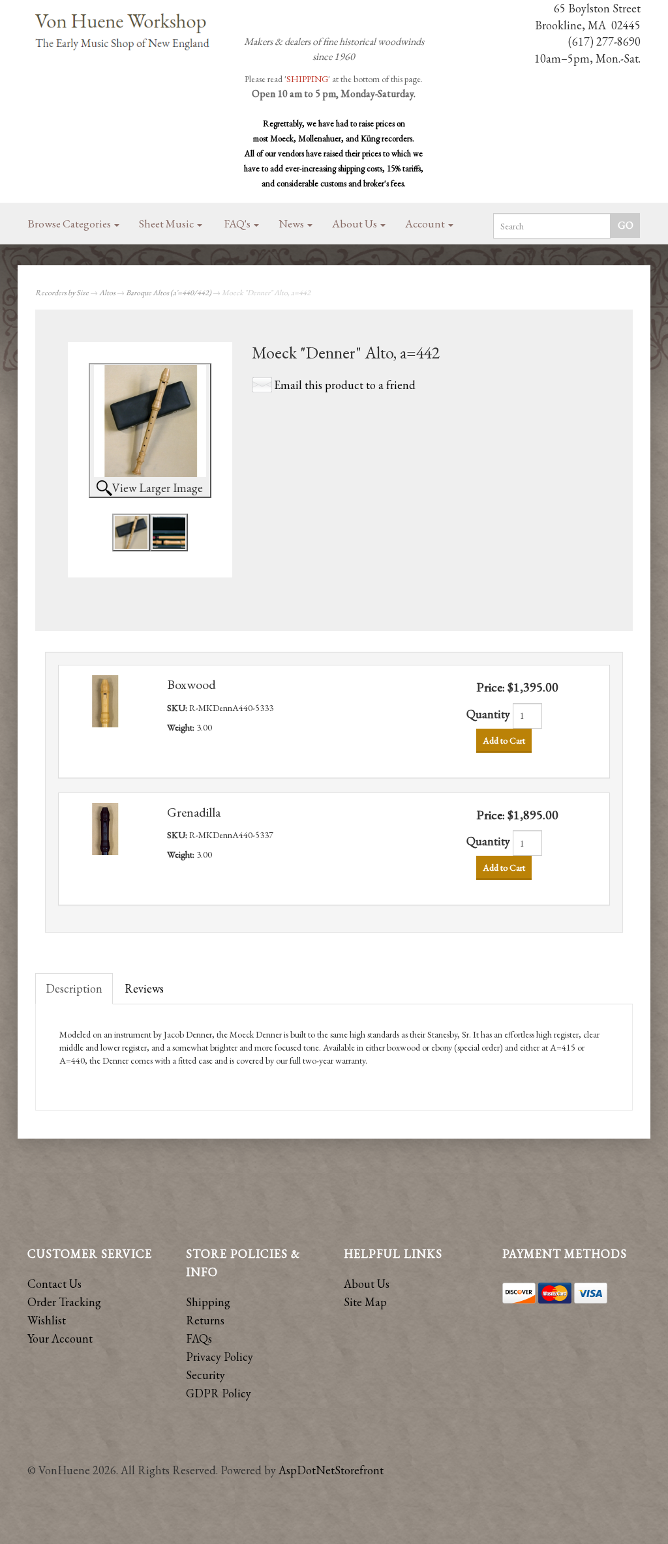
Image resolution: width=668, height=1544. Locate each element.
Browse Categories (70, 223)
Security (205, 1374)
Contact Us (54, 1283)
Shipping (208, 1301)
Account (426, 223)
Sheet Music (167, 223)
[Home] (123, 33)
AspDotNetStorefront (331, 1470)
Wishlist (46, 1320)
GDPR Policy (218, 1393)
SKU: (178, 708)
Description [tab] (74, 988)
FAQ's (238, 223)
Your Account (60, 1338)
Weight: (181, 727)
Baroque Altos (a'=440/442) (168, 292)
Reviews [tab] (144, 988)
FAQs (199, 1338)
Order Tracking (64, 1301)
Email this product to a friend (345, 384)
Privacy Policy (219, 1356)
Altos (107, 292)
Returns (205, 1320)
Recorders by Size (62, 292)
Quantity (488, 713)
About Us (355, 223)
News (292, 223)
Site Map (365, 1301)
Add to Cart (504, 740)
